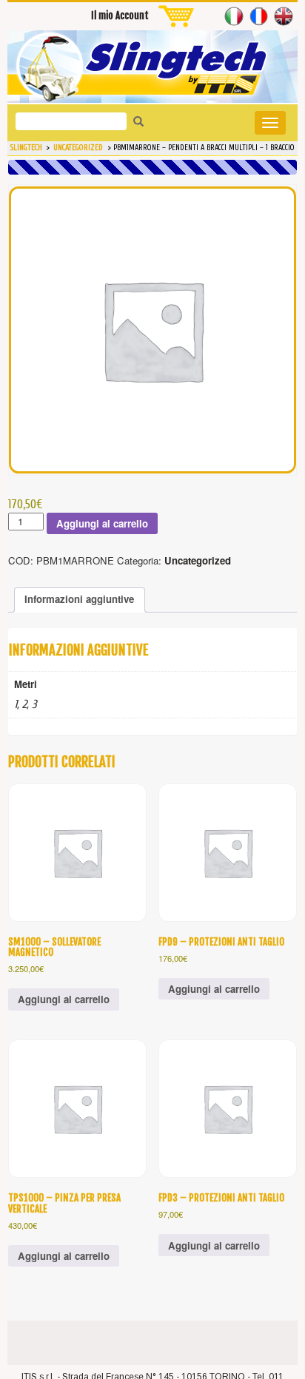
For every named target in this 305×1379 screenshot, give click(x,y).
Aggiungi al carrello (102, 523)
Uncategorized (197, 560)
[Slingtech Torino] (152, 66)
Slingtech (26, 148)
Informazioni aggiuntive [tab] (79, 599)
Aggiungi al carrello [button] (64, 999)
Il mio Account (120, 15)
